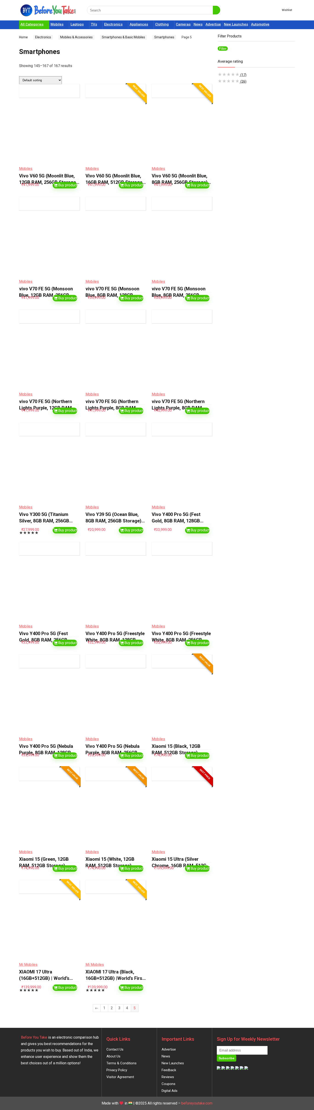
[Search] (216, 10)
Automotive (260, 24)
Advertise (213, 24)
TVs (94, 24)
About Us (113, 1056)
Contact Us (114, 1049)
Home (23, 37)
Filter (222, 48)
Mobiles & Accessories (76, 37)
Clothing (162, 24)
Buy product (67, 185)
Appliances (139, 24)
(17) (232, 75)
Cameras (183, 24)
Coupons (168, 1084)
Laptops (77, 24)
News (198, 24)
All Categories (31, 24)
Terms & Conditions (121, 1063)
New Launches (236, 24)
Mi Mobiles (28, 964)
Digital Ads (169, 1091)
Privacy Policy (116, 1070)
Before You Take (34, 1037)
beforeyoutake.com (196, 1103)
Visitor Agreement (120, 1077)
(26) (232, 81)
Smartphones (164, 37)
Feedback (169, 1070)
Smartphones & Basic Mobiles (123, 37)
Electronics (113, 24)
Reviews (168, 1077)
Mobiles (57, 24)
